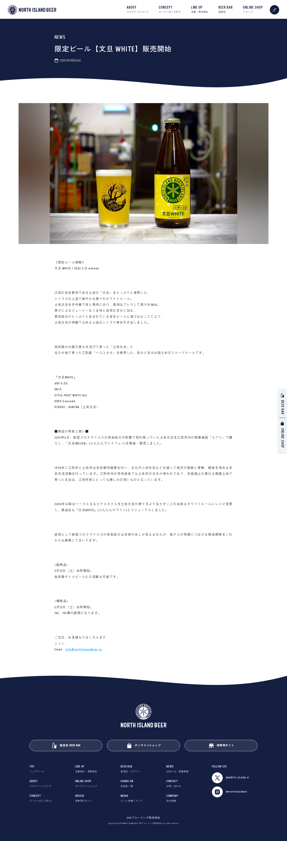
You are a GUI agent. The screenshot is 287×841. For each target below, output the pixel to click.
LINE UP (199, 9)
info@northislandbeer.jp (84, 649)
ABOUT (138, 9)
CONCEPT (170, 9)
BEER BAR (225, 9)
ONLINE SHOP (253, 9)
